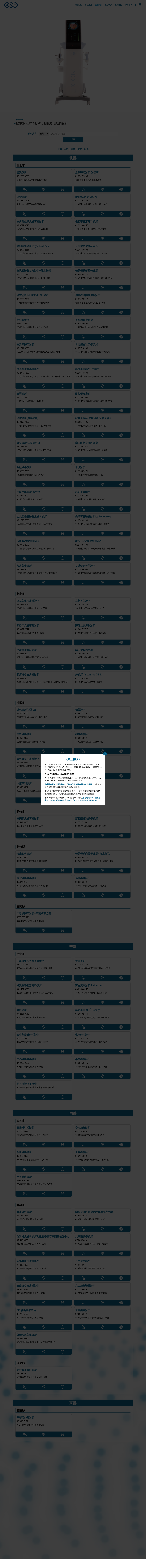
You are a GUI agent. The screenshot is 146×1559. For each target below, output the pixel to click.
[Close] (105, 754)
